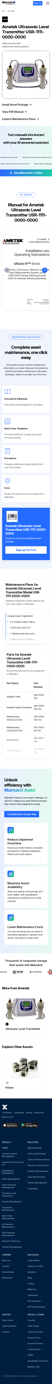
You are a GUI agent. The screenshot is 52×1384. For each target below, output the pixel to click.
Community (33, 1295)
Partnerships (8, 1272)
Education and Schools (38, 1165)
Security (31, 1320)
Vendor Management (12, 1247)
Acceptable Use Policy (38, 1361)
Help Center (7, 1320)
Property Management (38, 1171)
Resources (39, 1112)
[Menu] (48, 3)
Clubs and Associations (39, 1159)
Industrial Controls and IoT (12, 1163)
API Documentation (36, 1307)
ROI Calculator (34, 1301)
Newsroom (7, 1278)
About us (6, 1260)
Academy (32, 1272)
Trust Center (33, 1326)
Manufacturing (34, 1148)
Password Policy (35, 1343)
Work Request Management (8, 1234)
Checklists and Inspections (9, 1194)
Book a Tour (7, 1117)
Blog (30, 1278)
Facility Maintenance (12, 1201)
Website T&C (34, 1367)
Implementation (9, 1326)
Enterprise (19, 1112)
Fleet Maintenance (36, 1177)
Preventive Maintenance (8, 1208)
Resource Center (35, 1266)
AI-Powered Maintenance (8, 1225)
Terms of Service (35, 1332)
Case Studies (34, 1260)
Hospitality (33, 1188)
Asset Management (11, 1179)
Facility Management (37, 1183)
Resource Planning (11, 1241)
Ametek (11, 11)
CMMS (5, 1148)
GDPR (30, 1355)
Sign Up (37, 3)
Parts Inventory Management (9, 1186)
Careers (5, 1266)
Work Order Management (8, 1217)
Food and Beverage (37, 1153)
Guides (31, 1283)
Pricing (29, 1112)
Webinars (32, 1289)
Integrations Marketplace (8, 1171)
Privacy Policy (34, 1338)
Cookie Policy (34, 1349)
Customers (7, 1112)
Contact (5, 1332)
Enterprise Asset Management (9, 1154)
